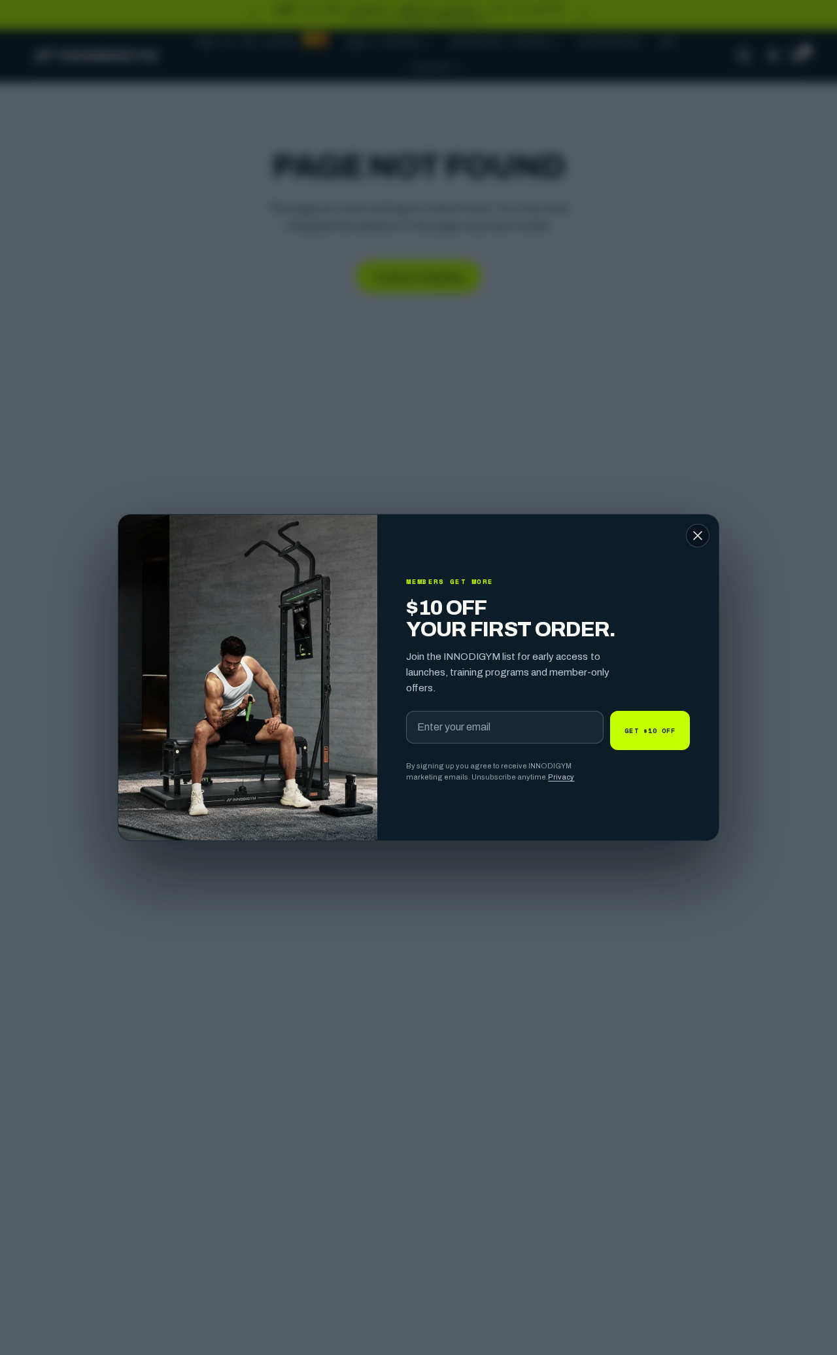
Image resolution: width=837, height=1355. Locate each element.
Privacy (561, 777)
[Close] (697, 535)
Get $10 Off (649, 730)
